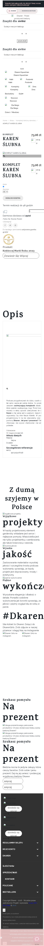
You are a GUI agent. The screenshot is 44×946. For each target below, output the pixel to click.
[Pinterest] (15, 225)
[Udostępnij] (5, 225)
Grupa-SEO (33, 903)
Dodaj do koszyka (13, 198)
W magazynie (11, 433)
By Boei (37, 944)
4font (14, 905)
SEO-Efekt (6, 905)
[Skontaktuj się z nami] (36, 938)
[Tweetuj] (10, 225)
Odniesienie (11, 431)
